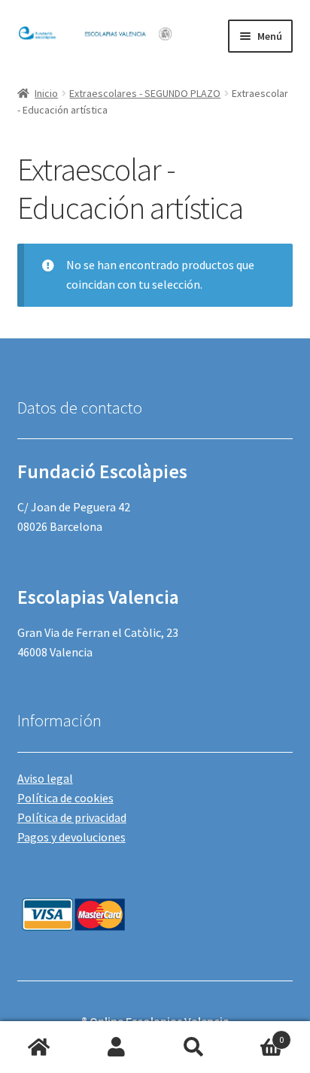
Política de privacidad (71, 817)
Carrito (258, 1034)
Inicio (46, 93)
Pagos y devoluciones (71, 836)
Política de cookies (65, 797)
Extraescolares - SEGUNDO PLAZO (144, 93)
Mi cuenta (116, 1047)
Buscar (193, 1047)
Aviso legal (45, 778)
